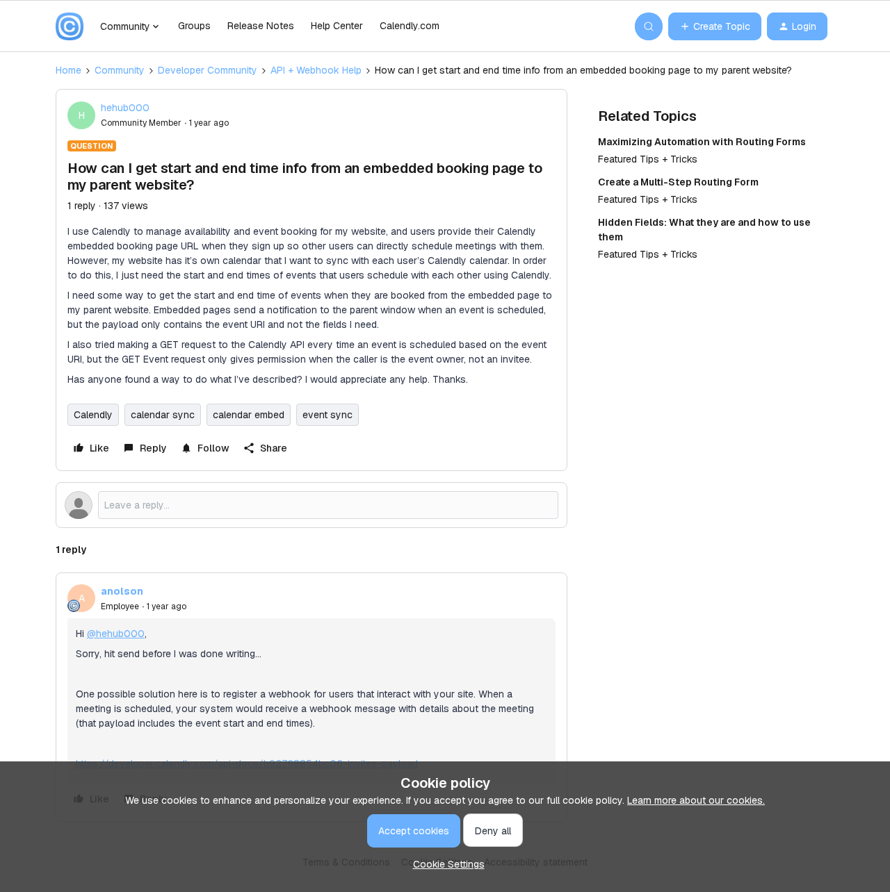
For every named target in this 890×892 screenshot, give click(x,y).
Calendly (93, 414)
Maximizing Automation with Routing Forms (702, 141)
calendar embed (248, 414)
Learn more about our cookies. (696, 800)
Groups (194, 25)
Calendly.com (409, 25)
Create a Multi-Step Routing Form (678, 182)
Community (120, 70)
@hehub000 (116, 633)
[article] (311, 697)
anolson (122, 591)
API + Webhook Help (316, 70)
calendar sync (163, 414)
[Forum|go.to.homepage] (69, 26)
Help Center (337, 25)
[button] (714, 26)
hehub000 (125, 107)
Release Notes (260, 25)
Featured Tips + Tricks (647, 159)
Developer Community (207, 70)
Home (68, 70)
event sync (327, 414)
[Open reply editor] (311, 505)
